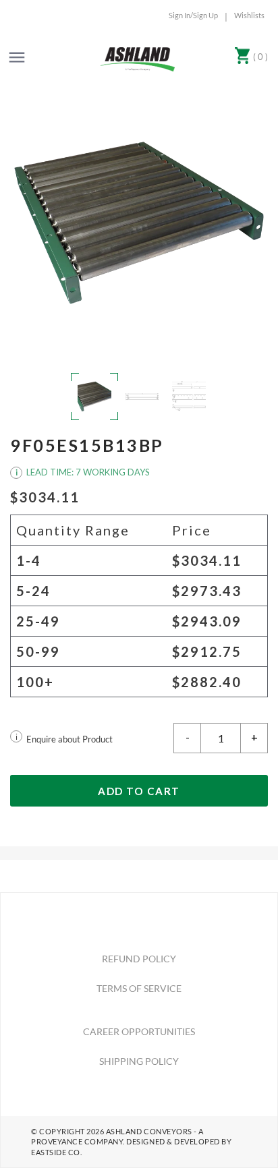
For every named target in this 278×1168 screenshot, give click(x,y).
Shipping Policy (139, 1061)
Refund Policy (139, 958)
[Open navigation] (17, 57)
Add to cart (139, 791)
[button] (139, 222)
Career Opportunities (139, 1031)
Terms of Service (139, 988)
